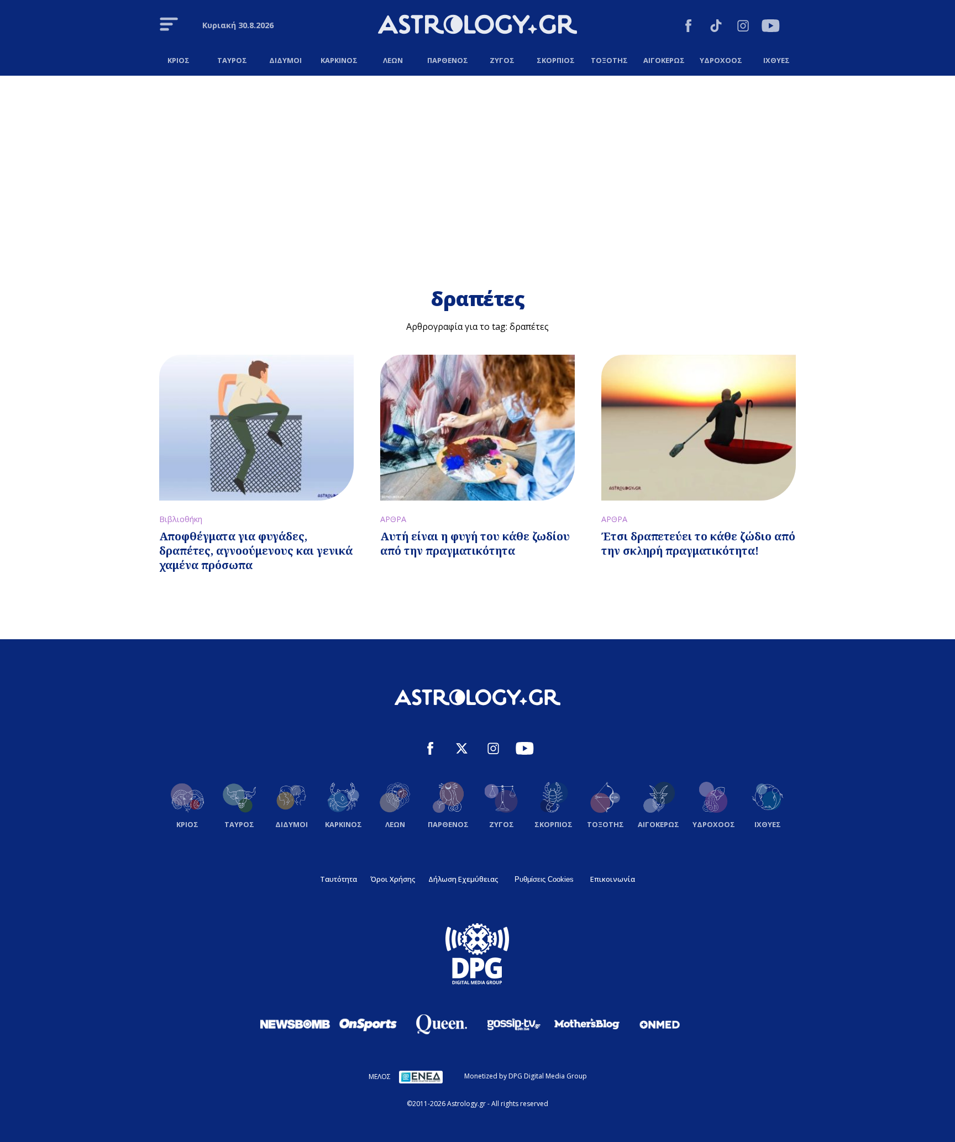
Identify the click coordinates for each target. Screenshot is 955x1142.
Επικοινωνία (612, 879)
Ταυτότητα (338, 879)
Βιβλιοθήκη (180, 519)
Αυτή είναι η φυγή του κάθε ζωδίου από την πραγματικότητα (475, 543)
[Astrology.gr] (477, 26)
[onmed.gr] (660, 1024)
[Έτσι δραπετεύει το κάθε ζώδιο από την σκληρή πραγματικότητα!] (698, 428)
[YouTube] (771, 27)
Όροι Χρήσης (392, 879)
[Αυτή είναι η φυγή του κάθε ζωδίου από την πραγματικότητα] (477, 428)
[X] (462, 750)
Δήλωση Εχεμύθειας (463, 879)
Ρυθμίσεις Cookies (544, 879)
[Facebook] (688, 27)
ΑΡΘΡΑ (393, 519)
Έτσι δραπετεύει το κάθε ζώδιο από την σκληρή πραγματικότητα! (698, 543)
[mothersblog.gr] (587, 1024)
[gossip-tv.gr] (514, 1024)
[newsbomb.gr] (295, 1023)
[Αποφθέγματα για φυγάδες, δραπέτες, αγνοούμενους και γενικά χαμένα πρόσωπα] (256, 428)
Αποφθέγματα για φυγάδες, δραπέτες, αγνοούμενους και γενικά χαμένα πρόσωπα (256, 550)
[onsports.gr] (368, 1023)
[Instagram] (743, 27)
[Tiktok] (716, 27)
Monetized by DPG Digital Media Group (525, 1076)
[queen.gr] (441, 1024)
